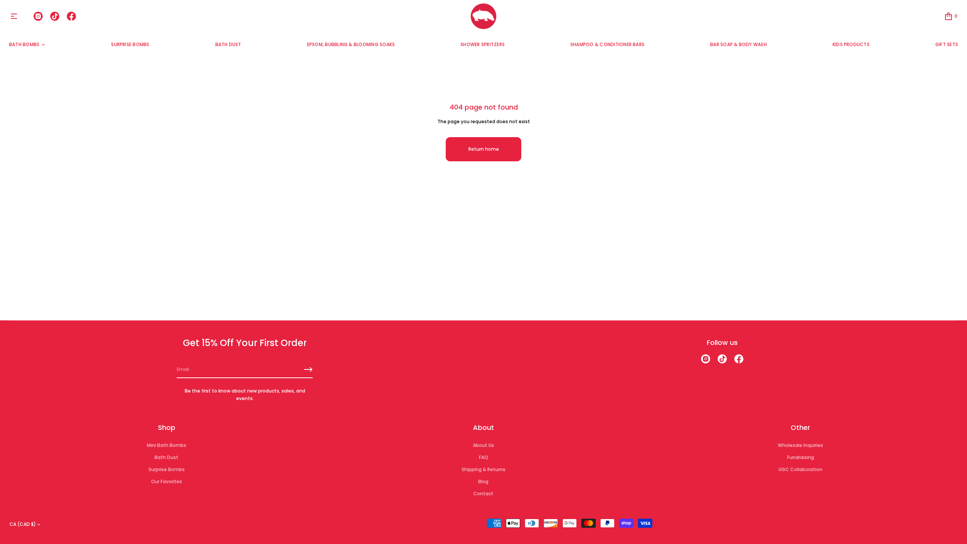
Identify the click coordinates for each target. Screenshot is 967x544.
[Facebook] (71, 16)
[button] (950, 16)
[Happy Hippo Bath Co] (483, 16)
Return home (483, 149)
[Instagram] (38, 16)
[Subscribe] (308, 369)
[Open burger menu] (14, 16)
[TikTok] (54, 16)
